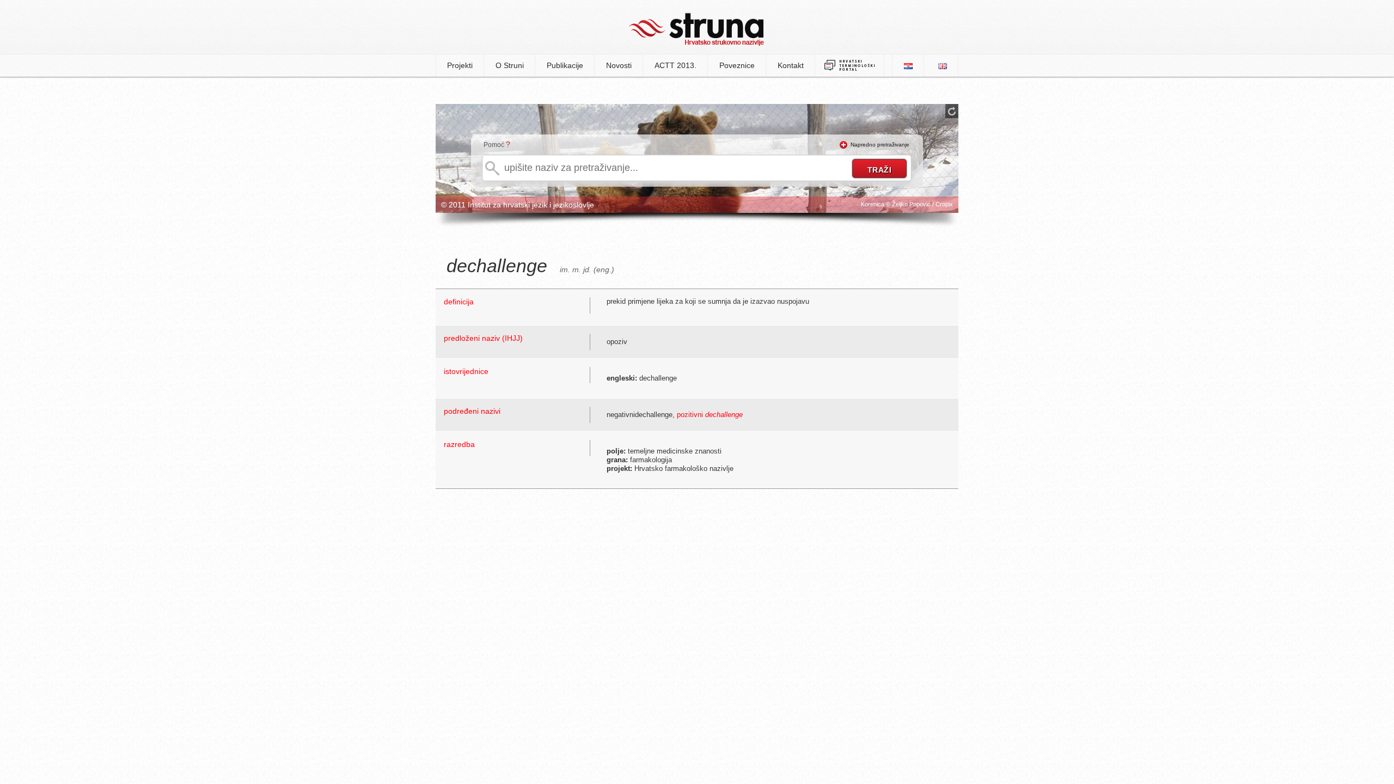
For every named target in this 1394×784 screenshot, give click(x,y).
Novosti (619, 65)
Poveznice (737, 65)
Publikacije (565, 65)
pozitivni (710, 415)
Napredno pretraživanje (880, 145)
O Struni (510, 65)
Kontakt (791, 65)
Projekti (460, 65)
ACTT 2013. (675, 65)
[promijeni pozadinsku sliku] (952, 111)
